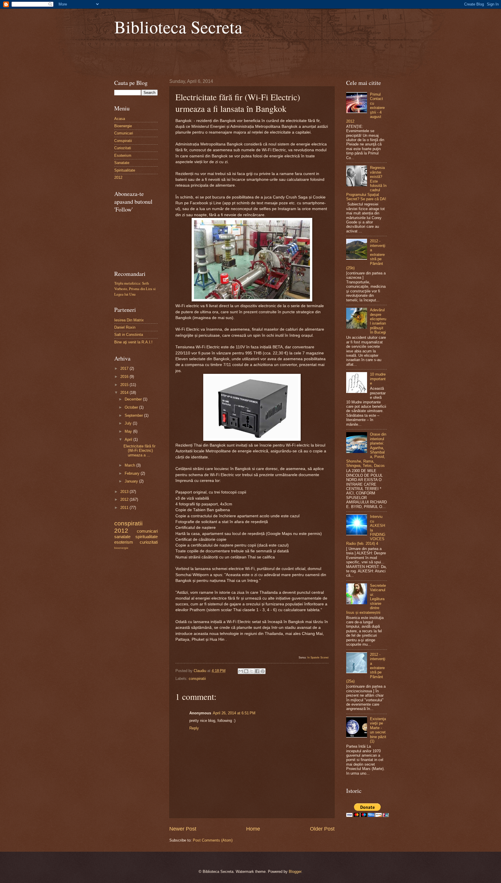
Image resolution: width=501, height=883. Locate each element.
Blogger (295, 871)
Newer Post (182, 829)
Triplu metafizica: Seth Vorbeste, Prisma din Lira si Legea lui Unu (135, 289)
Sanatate (121, 163)
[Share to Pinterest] (263, 671)
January (132, 481)
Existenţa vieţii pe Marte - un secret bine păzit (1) (378, 730)
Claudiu (200, 671)
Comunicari (123, 133)
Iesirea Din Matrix (129, 320)
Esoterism (122, 155)
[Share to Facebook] (257, 671)
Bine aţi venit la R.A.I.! (133, 342)
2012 (118, 177)
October (132, 407)
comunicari (147, 531)
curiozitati (149, 542)
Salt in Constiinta (128, 334)
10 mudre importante (378, 378)
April (129, 439)
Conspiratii (123, 141)
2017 (125, 368)
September (134, 415)
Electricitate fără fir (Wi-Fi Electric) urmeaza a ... (139, 450)
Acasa (119, 118)
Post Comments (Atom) (213, 840)
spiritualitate (146, 536)
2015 (125, 385)
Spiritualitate (124, 170)
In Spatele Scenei (317, 657)
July (129, 423)
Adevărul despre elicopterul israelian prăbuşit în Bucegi (378, 321)
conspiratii (197, 678)
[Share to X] (252, 671)
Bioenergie (123, 126)
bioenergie (121, 547)
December (134, 399)
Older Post (322, 829)
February (133, 473)
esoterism (123, 542)
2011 (125, 507)
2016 (125, 376)
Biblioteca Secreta (178, 26)
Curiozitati (122, 148)
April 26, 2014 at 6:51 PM (234, 713)
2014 (125, 392)
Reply (194, 728)
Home (253, 829)
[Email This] (241, 671)
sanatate (122, 536)
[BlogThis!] (246, 671)
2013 (125, 491)
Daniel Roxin (124, 327)
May (129, 431)
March (130, 465)
